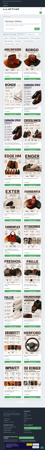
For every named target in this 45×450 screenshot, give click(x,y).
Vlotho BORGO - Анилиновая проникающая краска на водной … (31, 73)
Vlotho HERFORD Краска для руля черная (31, 356)
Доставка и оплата (27, 415)
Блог (25, 422)
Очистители (18, 41)
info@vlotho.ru (6, 420)
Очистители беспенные (28, 41)
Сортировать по (20, 34)
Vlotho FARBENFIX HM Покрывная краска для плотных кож (31, 214)
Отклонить (35, 447)
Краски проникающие (23, 38)
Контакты (26, 416)
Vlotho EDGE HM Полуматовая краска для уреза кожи (12, 179)
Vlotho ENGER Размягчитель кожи (31, 178)
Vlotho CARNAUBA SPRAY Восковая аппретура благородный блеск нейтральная (31, 108)
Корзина (25, 420)
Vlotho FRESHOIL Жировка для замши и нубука (12, 285)
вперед (25, 401)
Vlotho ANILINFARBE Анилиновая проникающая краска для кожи (11, 73)
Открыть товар (12, 79)
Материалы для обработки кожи (10, 426)
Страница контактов (28, 432)
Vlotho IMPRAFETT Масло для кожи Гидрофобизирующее (11, 391)
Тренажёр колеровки (8, 428)
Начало (5, 16)
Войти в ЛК (5, 5)
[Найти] (41, 12)
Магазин (25, 413)
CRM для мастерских (9, 432)
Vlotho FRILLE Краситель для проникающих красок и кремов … (31, 285)
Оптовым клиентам (7, 430)
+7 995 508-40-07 (7, 418)
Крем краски (13, 38)
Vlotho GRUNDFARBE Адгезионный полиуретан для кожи (31, 320)
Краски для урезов (8, 41)
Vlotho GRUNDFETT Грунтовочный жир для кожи (12, 356)
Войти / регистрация (28, 418)
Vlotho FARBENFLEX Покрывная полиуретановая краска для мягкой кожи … (12, 250)
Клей (17, 44)
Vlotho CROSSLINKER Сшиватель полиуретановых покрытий (31, 143)
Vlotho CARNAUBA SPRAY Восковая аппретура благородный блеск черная (12, 143)
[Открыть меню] (41, 9)
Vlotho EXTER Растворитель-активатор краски (12, 214)
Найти (37, 28)
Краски (6, 38)
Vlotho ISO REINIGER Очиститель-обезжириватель (31, 391)
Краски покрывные (35, 38)
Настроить (35, 444)
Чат (42, 447)
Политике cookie (9, 446)
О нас (5, 448)
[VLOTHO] (10, 411)
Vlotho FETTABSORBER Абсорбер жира (32, 249)
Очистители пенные (9, 44)
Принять (29, 444)
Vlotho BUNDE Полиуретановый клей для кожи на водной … (12, 108)
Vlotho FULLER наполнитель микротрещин (10, 320)
